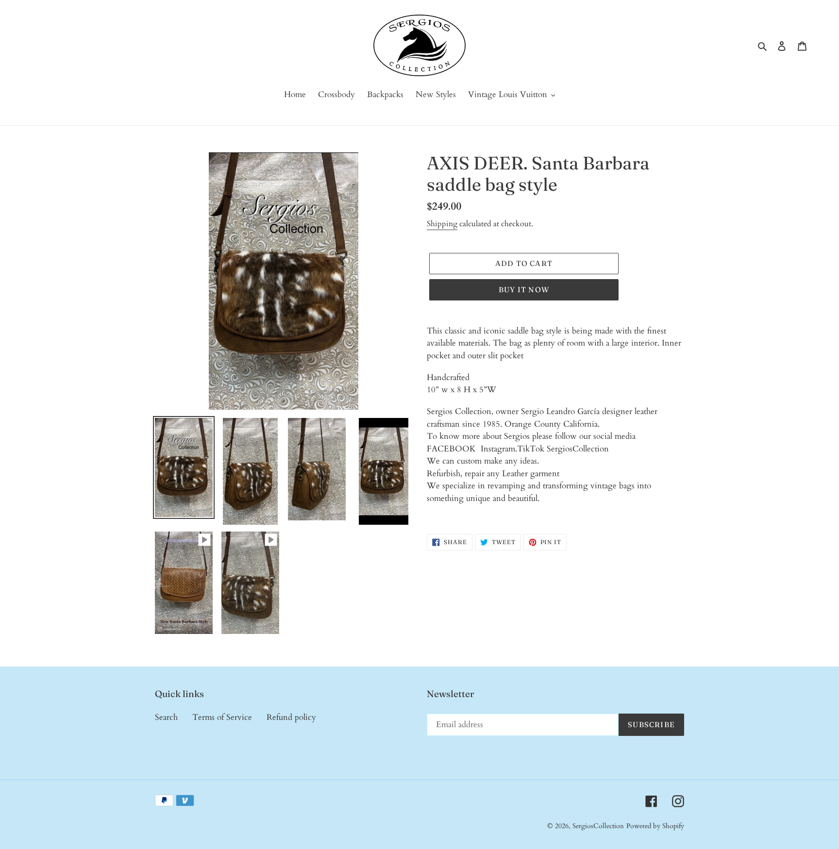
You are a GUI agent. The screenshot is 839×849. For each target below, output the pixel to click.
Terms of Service (222, 717)
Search (166, 717)
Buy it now (524, 289)
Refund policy (291, 717)
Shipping (442, 223)
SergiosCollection (598, 826)
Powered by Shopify (655, 826)
